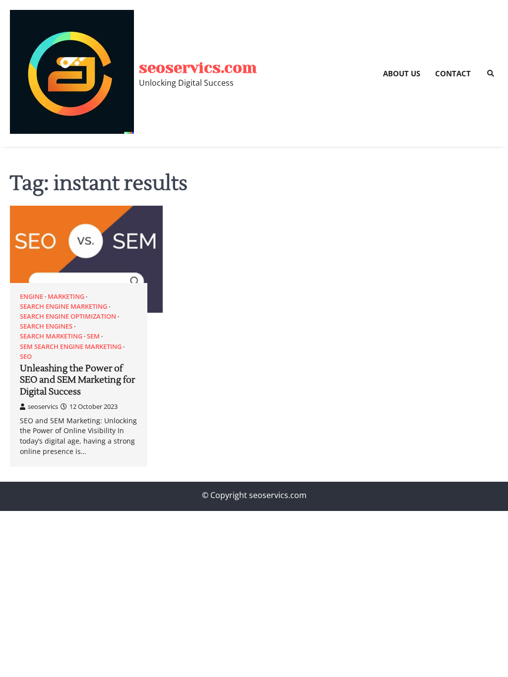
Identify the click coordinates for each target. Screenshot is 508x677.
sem (93, 336)
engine (31, 296)
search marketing (51, 336)
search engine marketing (63, 306)
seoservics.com (198, 67)
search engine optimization (68, 316)
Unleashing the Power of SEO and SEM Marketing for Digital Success (77, 380)
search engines (46, 326)
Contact (453, 73)
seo (26, 356)
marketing (66, 296)
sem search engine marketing (71, 346)
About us (401, 73)
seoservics (43, 406)
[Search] (490, 73)
